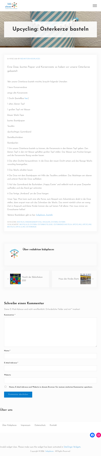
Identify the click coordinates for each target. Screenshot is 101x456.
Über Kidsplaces (9, 425)
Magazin (46, 222)
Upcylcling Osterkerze (26, 227)
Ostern (54, 222)
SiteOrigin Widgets (72, 447)
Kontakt (53, 425)
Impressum (25, 425)
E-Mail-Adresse (11, 363)
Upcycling (77, 224)
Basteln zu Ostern (28, 224)
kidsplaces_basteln (44, 215)
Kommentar (9, 315)
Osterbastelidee (45, 224)
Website (7, 375)
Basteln (21, 222)
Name (7, 351)
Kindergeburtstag (33, 222)
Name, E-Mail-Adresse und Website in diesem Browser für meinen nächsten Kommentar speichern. (51, 387)
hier (26, 98)
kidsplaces (50, 451)
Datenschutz (40, 425)
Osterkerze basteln (63, 224)
